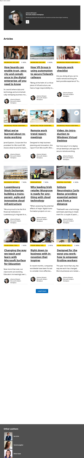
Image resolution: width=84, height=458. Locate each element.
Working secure (11, 62)
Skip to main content (5, 0)
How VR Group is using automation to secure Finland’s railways (42, 72)
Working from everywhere (68, 62)
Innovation (36, 182)
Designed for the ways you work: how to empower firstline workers (67, 255)
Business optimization (12, 182)
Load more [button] (42, 291)
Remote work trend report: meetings (39, 134)
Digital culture (64, 182)
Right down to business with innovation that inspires (41, 255)
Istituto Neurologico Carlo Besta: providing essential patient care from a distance (68, 195)
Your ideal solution (12, 245)
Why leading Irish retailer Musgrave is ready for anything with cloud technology (42, 193)
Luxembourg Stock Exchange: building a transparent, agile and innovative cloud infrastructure (14, 195)
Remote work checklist (65, 68)
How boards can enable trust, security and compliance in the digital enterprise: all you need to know (15, 75)
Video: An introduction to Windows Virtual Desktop (67, 135)
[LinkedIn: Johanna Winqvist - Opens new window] (27, 21)
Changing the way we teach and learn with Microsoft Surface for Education (15, 257)
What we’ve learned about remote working (15, 134)
